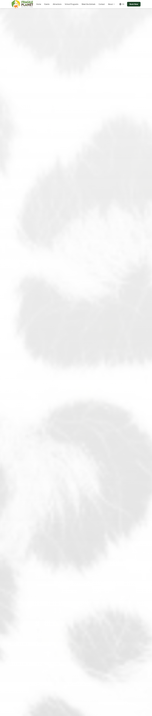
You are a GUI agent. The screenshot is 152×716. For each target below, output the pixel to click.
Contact (102, 4)
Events (47, 4)
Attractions (57, 4)
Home (38, 4)
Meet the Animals (88, 4)
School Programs (71, 4)
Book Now (134, 4)
